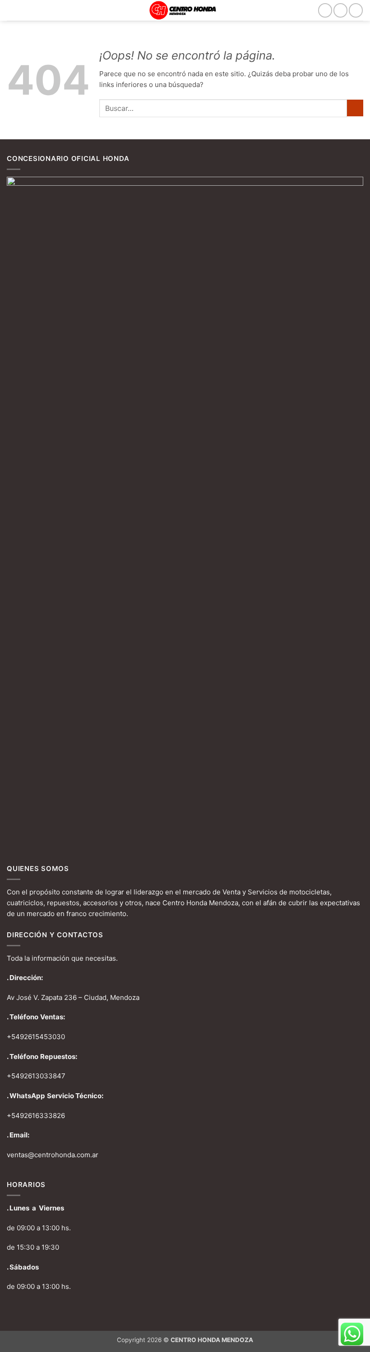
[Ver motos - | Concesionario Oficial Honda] (185, 10)
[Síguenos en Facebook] (325, 10)
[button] (12, 10)
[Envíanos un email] (356, 10)
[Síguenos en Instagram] (340, 10)
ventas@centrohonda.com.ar (52, 1154)
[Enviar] (355, 108)
